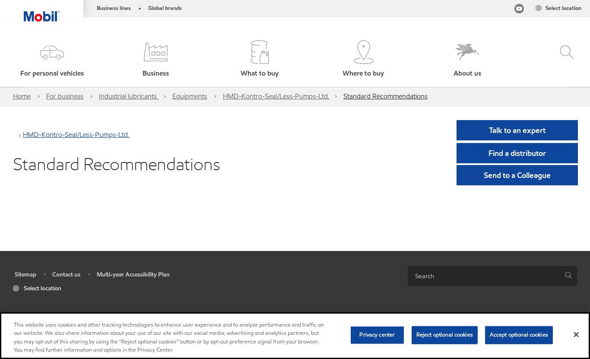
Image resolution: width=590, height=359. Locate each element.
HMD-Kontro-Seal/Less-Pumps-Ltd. (276, 96)
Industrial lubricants (129, 96)
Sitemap (25, 274)
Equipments (189, 96)
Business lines (114, 8)
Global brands (165, 8)
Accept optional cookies (519, 335)
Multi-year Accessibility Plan (133, 274)
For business (64, 96)
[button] (52, 59)
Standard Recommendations (385, 96)
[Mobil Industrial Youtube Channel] (519, 10)
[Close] (576, 334)
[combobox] (492, 276)
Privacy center (377, 335)
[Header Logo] (41, 11)
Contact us (66, 274)
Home (22, 96)
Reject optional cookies (444, 335)
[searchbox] (484, 276)
